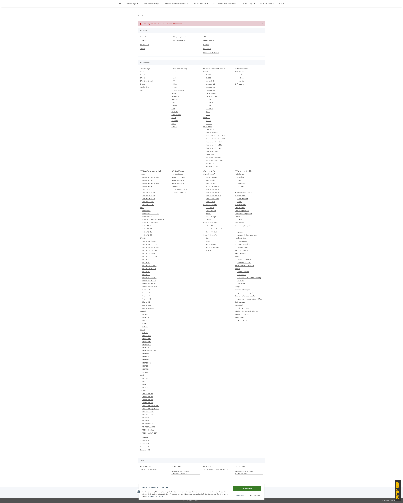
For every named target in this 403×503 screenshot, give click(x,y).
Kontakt (142, 48)
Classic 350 (210, 130)
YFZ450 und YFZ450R (149, 433)
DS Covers (241, 78)
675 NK (208, 121)
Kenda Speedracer (212, 247)
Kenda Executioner (212, 186)
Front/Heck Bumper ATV (243, 214)
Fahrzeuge (143, 41)
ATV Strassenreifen (210, 204)
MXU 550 (145, 366)
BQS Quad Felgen (178, 174)
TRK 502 (208, 99)
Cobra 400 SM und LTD (150, 214)
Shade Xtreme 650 (148, 192)
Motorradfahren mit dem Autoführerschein (244, 473)
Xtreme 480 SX (147, 186)
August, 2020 (176, 466)
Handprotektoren (241, 238)
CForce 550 (146, 259)
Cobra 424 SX (147, 235)
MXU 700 (145, 369)
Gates (239, 201)
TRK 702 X (209, 108)
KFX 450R (145, 317)
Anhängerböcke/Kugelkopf (244, 192)
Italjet (174, 102)
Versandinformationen (179, 41)
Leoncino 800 (210, 90)
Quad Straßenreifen (210, 235)
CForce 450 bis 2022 (149, 241)
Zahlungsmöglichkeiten (180, 37)
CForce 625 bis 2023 (149, 265)
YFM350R (145, 418)
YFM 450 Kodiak (147, 412)
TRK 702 (208, 105)
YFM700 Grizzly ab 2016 (150, 409)
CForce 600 (146, 262)
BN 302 (208, 78)
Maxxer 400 (146, 342)
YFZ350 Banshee (148, 430)
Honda (174, 93)
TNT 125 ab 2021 (212, 93)
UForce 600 (146, 293)
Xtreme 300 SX (147, 180)
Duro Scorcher (211, 211)
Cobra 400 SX (147, 217)
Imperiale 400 (210, 81)
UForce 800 (146, 296)
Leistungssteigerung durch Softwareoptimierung (181, 473)
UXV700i (145, 372)
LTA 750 (145, 381)
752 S (208, 114)
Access (142, 174)
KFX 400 (145, 314)
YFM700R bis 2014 (148, 424)
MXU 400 (145, 354)
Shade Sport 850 (148, 204)
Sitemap (206, 45)
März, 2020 (207, 466)
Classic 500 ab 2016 (213, 133)
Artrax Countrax (211, 177)
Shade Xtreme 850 (148, 198)
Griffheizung (239, 84)
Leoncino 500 (210, 87)
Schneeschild (242, 320)
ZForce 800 (146, 302)
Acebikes (240, 75)
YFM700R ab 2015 (148, 427)
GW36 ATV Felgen (178, 183)
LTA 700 (145, 378)
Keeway (174, 105)
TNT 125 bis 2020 (212, 96)
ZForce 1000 (146, 305)
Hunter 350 (210, 154)
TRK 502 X (209, 102)
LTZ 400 (145, 387)
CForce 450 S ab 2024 (149, 250)
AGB (204, 37)
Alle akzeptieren (247, 488)
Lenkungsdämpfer (241, 247)
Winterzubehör (240, 317)
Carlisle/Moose (242, 198)
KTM (173, 108)
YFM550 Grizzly (147, 399)
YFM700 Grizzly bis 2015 (150, 406)
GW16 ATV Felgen (178, 180)
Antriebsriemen (240, 195)
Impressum (207, 48)
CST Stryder (210, 208)
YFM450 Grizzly (147, 396)
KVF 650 (145, 323)
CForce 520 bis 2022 (149, 253)
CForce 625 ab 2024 (149, 268)
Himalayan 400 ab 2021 (214, 142)
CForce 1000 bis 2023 (149, 284)
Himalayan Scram (212, 151)
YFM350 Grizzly (147, 393)
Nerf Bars (240, 281)
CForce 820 (146, 275)
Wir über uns (144, 45)
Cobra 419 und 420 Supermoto (153, 220)
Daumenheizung (243, 272)
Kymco (142, 329)
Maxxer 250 (146, 335)
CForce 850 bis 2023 (149, 278)
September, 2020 (146, 466)
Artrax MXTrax (211, 226)
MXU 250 (145, 348)
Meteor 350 (210, 163)
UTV (238, 189)
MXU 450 (145, 357)
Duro (207, 238)
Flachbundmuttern (180, 189)
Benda (142, 72)
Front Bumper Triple (242, 211)
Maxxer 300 (146, 339)
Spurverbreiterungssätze (246, 293)
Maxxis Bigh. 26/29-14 (213, 195)
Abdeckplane (239, 72)
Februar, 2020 (240, 466)
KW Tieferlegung (241, 241)
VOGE (142, 90)
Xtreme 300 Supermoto (150, 177)
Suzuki (174, 118)
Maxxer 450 (146, 345)
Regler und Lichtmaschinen (244, 265)
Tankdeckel (241, 284)
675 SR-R (209, 124)
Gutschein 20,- (145, 444)
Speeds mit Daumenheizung (247, 235)
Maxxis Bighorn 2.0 (212, 198)
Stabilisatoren (240, 302)
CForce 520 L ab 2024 (149, 256)
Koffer (239, 220)
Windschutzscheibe (242, 314)
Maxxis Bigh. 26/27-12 (213, 192)
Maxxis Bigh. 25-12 (212, 189)
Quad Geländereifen (210, 223)
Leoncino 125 (210, 84)
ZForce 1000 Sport (148, 308)
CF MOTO (206, 118)
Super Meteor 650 (212, 166)
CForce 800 (146, 272)
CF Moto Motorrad (146, 81)
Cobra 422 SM (147, 226)
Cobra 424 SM (147, 232)
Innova (208, 214)
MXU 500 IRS (146, 363)
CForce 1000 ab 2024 (149, 287)
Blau (239, 180)
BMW (173, 81)
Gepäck (237, 217)
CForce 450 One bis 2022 (151, 247)
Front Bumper (240, 208)
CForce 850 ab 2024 (149, 281)
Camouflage (241, 183)
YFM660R (145, 421)
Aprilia (174, 72)
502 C (208, 111)
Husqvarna (175, 96)
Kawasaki (143, 311)
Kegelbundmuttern (181, 192)
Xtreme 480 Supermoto (150, 183)
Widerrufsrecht (208, 41)
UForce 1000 (146, 299)
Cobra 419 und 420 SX (150, 223)
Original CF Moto (243, 308)
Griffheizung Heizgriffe (243, 226)
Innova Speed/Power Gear (215, 229)
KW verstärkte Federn (242, 244)
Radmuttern (176, 186)
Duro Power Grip (211, 183)
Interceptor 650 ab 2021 (214, 157)
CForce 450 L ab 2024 (149, 244)
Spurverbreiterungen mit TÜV (245, 296)
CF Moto (143, 78)
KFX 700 (145, 320)
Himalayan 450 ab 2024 (214, 148)
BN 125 (208, 75)
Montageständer (241, 253)
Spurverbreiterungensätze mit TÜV (249, 299)
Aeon (141, 208)
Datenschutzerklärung (211, 52)
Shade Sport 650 (148, 201)
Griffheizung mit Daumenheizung (249, 278)
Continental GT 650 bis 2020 (216, 139)
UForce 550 (146, 290)
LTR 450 (145, 384)
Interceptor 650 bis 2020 (214, 160)
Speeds (240, 232)
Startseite (143, 37)
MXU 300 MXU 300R (149, 351)
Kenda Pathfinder (212, 232)
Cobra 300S (146, 211)
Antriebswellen (240, 204)
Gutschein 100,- (145, 450)
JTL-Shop (392, 500)
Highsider (240, 81)
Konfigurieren (255, 495)
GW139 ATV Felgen (178, 177)
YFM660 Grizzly (147, 403)
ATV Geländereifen (209, 174)
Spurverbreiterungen (242, 290)
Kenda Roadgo (211, 217)
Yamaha (174, 127)
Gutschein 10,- (145, 441)
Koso (239, 229)
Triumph (175, 121)
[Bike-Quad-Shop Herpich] (120, 3)
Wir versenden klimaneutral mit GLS (217, 469)
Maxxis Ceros (210, 201)
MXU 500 (145, 360)
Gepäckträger (239, 223)
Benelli (142, 75)
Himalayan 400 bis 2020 (214, 145)
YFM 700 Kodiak (147, 415)
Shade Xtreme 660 (148, 195)
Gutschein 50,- (145, 447)
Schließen (240, 495)
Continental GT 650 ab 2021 (215, 136)
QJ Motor (143, 84)
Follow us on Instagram (149, 469)
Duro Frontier (210, 180)
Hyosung (175, 99)
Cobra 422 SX (147, 229)
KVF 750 (145, 326)
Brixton (174, 84)
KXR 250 (145, 332)
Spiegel (237, 287)
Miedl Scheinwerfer (242, 250)
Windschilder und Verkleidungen (246, 311)
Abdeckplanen (240, 174)
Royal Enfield (144, 87)
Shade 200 (146, 189)
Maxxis (208, 220)
